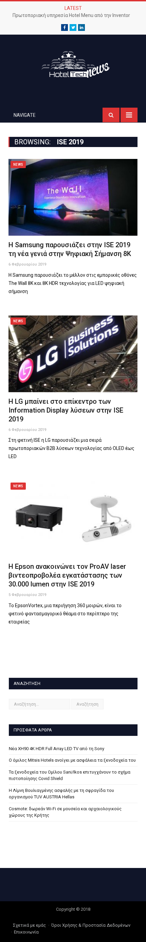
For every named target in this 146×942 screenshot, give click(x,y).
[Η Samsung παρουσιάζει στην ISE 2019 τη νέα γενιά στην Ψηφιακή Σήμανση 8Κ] (73, 197)
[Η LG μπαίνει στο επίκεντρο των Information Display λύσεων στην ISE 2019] (73, 353)
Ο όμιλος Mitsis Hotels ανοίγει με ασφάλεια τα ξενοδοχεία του (72, 760)
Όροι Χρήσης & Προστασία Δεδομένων (90, 925)
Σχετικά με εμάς (29, 925)
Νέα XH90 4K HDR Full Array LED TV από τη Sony (56, 748)
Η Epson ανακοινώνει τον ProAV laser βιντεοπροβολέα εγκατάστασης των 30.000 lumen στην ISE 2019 (67, 575)
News (18, 164)
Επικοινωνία (26, 932)
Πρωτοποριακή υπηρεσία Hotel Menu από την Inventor (71, 15)
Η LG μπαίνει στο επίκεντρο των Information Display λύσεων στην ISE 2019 (65, 410)
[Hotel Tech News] (73, 63)
